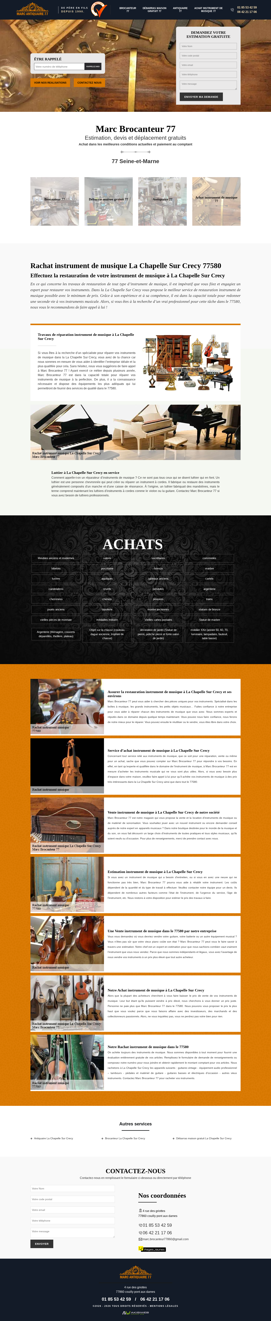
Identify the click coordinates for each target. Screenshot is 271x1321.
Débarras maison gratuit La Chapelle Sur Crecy (204, 1138)
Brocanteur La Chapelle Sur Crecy (125, 1138)
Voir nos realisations (50, 82)
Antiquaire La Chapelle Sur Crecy (53, 1138)
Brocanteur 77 (127, 10)
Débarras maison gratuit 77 (154, 10)
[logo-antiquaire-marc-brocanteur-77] (32, 10)
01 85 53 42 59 (247, 7)
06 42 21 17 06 (247, 11)
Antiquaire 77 (180, 10)
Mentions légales (164, 1306)
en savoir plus (54, 224)
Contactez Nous (89, 82)
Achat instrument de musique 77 (208, 10)
